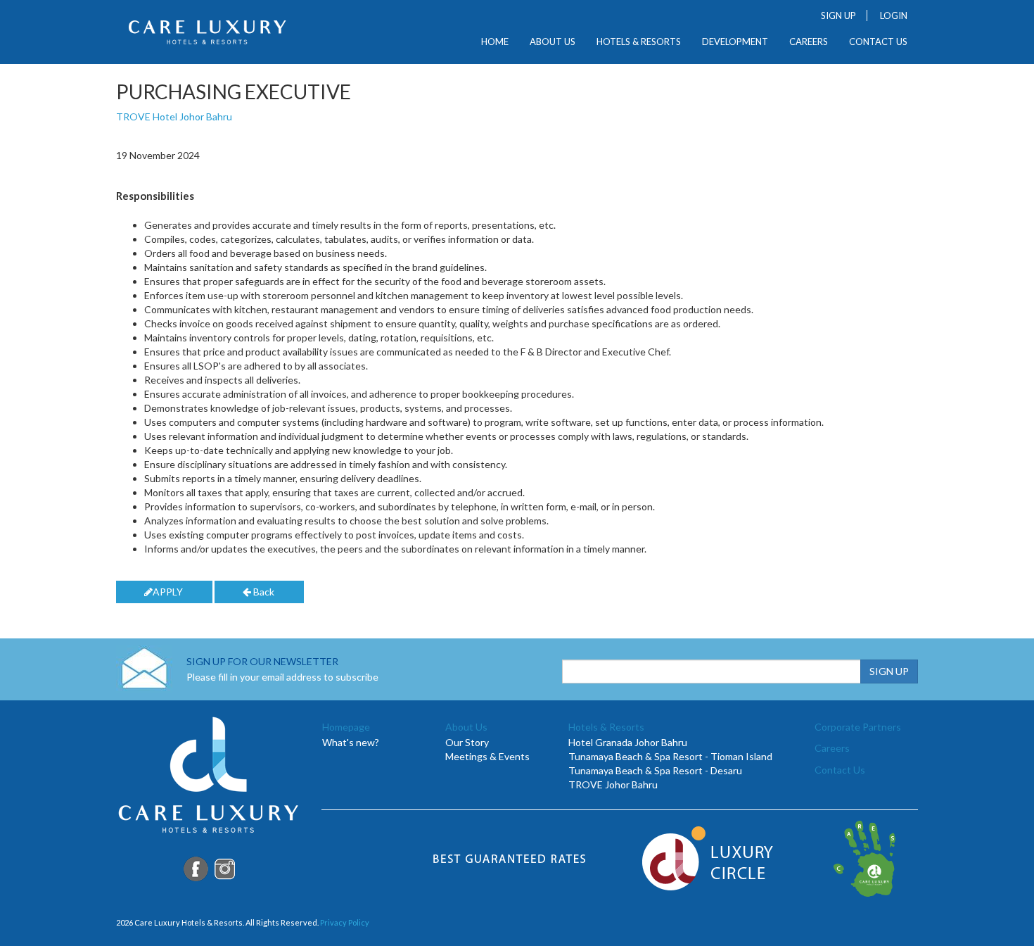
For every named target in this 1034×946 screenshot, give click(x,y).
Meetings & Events (487, 756)
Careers (808, 42)
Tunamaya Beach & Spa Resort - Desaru (655, 770)
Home (495, 42)
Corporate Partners (858, 726)
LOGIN (893, 15)
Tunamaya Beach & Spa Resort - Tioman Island (670, 756)
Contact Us (878, 42)
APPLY (168, 592)
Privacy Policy (344, 922)
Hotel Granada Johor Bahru (627, 742)
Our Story (467, 742)
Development (735, 42)
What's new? (350, 742)
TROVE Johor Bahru (613, 784)
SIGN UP (838, 15)
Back (262, 592)
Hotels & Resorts (638, 42)
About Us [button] (552, 42)
